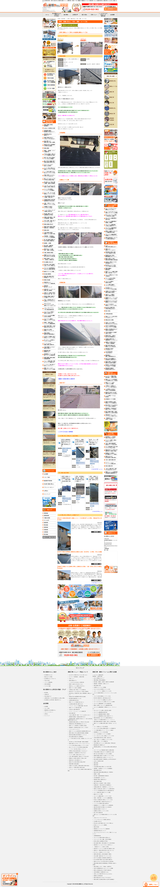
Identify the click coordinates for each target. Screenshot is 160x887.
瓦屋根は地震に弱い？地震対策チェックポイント (112, 339)
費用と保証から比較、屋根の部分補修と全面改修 (112, 259)
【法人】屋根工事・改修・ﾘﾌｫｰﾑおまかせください (112, 469)
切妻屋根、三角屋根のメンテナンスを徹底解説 (49, 237)
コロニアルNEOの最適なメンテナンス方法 (111, 305)
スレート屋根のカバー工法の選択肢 (112, 275)
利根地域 (46, 529)
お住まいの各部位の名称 (49, 128)
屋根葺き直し (113, 108)
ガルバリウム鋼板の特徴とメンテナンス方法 (49, 319)
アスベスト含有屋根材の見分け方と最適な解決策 (49, 269)
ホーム (47, 14)
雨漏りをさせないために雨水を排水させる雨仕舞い (104, 861)
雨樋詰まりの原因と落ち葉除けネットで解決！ (112, 454)
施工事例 (66, 14)
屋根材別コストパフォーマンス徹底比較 (49, 283)
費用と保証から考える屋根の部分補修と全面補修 (78, 732)
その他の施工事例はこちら (97, 511)
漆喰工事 (112, 91)
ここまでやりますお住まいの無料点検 (103, 15)
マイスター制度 (47, 685)
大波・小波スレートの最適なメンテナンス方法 (49, 204)
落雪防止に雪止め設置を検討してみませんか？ (78, 750)
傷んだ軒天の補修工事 (98, 812)
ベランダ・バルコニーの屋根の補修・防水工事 (78, 705)
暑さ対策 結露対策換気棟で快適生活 (48, 246)
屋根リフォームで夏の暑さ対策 (75, 707)
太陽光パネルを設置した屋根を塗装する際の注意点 (79, 765)
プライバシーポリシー (49, 487)
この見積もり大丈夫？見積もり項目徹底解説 (111, 390)
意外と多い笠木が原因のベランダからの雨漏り (49, 158)
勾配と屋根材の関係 (48, 252)
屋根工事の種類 (111, 76)
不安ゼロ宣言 (47, 680)
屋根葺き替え (113, 81)
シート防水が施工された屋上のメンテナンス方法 (49, 172)
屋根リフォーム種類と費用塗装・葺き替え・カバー (112, 272)
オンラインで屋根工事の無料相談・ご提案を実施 (111, 377)
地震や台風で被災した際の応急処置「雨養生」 (49, 218)
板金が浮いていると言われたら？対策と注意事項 (112, 406)
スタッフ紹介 (47, 477)
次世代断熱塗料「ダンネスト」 (109, 352)
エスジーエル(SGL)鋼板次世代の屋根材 (49, 316)
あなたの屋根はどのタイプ (99, 678)
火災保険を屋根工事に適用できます (76, 703)
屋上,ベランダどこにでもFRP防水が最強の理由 (49, 179)
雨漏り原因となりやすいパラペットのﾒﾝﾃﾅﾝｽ (49, 176)
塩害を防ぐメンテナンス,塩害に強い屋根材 (49, 290)
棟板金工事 (112, 113)
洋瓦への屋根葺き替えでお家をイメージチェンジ (49, 300)
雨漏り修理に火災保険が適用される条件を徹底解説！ (104, 879)
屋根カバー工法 (113, 86)
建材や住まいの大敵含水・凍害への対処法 (49, 250)
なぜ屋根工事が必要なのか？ (111, 246)
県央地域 (46, 524)
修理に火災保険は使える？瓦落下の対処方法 (112, 330)
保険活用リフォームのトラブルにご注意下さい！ (103, 844)
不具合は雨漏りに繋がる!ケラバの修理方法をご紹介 (104, 751)
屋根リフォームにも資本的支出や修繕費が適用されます (80, 731)
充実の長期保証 (47, 684)
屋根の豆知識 (47, 279)
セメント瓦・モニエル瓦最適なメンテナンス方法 (49, 193)
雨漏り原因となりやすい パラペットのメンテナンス (79, 743)
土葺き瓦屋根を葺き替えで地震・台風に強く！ (49, 197)
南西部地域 (46, 515)
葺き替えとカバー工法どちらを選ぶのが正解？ (111, 266)
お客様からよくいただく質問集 (100, 687)
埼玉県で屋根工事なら (49, 484)
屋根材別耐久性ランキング (48, 286)
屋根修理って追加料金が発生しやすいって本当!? (111, 409)
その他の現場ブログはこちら (97, 582)
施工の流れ (84, 14)
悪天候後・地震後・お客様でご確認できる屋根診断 (104, 681)
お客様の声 (75, 14)
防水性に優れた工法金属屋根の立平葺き (48, 214)
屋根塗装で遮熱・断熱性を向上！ (100, 779)
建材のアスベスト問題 (49, 271)
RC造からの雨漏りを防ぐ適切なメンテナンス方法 (50, 337)
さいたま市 (46, 520)
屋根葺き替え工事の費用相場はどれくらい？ (111, 256)
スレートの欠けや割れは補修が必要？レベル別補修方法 (105, 728)
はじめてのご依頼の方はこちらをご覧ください (78, 674)
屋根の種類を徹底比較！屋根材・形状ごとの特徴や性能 (105, 721)
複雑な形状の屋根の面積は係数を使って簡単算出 (103, 772)
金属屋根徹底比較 (97, 835)
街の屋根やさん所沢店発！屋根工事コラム (52, 699)
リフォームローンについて (74, 729)
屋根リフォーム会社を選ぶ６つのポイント (112, 317)
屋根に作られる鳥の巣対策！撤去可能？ (111, 457)
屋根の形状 (46, 230)
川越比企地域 (47, 517)
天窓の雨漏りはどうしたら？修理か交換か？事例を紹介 (105, 743)
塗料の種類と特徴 (110, 485)
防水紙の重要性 (47, 274)
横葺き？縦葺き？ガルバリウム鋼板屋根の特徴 (112, 232)
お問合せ (46, 490)
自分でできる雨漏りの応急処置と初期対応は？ (111, 359)
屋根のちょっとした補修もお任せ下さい (77, 685)
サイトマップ (47, 494)
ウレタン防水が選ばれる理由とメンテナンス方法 (49, 169)
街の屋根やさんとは (48, 674)
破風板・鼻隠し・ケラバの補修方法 (101, 741)
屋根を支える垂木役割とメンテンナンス (49, 330)
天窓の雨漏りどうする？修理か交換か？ (49, 348)
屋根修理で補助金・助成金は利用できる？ (111, 369)
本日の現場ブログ (47, 696)
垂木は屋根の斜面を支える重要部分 (76, 736)
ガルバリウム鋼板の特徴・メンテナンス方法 (102, 796)
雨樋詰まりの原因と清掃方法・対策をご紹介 (78, 758)
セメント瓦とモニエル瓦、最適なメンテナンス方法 (104, 735)
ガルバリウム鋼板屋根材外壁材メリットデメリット (112, 235)
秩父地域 (46, 534)
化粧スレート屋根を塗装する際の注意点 (110, 295)
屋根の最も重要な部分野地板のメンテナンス (49, 277)
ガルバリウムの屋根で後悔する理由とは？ (49, 312)
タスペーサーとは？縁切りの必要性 (48, 165)
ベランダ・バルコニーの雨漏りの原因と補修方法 (49, 186)
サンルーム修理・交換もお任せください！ (111, 441)
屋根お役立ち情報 (110, 319)
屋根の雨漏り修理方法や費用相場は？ (49, 334)
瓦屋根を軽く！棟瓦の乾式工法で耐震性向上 (102, 784)
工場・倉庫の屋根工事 (111, 459)
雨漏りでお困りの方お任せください (76, 684)
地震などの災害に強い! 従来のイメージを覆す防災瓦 (104, 788)
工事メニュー (94, 14)
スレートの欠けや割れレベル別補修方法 (111, 279)
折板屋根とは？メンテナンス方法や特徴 (111, 288)
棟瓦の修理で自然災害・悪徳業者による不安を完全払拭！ (105, 759)
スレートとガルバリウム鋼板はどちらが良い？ (111, 209)
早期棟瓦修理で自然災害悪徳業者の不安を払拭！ (49, 200)
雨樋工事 (112, 97)
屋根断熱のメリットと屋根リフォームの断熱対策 (49, 355)
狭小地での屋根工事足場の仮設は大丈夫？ (111, 308)
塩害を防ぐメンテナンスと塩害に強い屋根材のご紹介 (104, 848)
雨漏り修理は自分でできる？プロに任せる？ (49, 138)
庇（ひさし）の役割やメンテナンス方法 (49, 341)
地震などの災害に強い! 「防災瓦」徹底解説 (111, 343)
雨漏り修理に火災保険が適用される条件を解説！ (111, 362)
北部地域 (46, 532)
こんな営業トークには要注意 (111, 396)
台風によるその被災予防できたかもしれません (112, 323)
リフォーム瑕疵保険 (48, 682)
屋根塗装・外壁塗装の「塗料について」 (102, 683)
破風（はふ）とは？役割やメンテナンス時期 (49, 369)
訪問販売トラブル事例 (111, 399)
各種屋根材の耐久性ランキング (100, 830)
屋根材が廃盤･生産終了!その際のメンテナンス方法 (104, 755)
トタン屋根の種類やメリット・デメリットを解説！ (104, 730)
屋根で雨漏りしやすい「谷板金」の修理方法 (49, 259)
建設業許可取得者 (48, 480)
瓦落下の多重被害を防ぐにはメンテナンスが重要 (111, 326)
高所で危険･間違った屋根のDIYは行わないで (102, 801)
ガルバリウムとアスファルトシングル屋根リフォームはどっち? (50, 304)
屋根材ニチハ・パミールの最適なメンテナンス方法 (112, 298)
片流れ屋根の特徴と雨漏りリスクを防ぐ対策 (49, 233)
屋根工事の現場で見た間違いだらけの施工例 (111, 346)
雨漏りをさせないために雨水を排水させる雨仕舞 (49, 256)
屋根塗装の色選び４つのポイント (110, 349)
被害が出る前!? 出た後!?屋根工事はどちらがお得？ (112, 393)
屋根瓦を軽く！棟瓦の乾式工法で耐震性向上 (111, 336)
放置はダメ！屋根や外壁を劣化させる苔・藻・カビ (104, 850)
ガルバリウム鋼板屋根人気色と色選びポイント (111, 225)
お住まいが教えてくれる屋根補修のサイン (111, 262)
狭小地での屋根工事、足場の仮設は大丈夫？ (102, 698)
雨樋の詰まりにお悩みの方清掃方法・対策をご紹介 (112, 450)
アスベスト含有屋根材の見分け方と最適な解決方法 (104, 790)
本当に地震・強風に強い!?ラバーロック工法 (102, 855)
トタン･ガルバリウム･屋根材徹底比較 (49, 308)
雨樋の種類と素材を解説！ (74, 763)
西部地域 (46, 513)
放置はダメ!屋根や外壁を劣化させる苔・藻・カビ (49, 293)
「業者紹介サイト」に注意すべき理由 (111, 419)
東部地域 (46, 527)
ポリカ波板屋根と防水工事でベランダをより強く (112, 447)
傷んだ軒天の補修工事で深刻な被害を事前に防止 (49, 162)
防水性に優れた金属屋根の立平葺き (101, 841)
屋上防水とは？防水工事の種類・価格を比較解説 (49, 183)
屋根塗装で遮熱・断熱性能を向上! (111, 356)
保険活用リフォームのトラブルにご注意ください (112, 415)
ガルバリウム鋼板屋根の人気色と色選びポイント (103, 715)
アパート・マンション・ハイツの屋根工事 (77, 711)
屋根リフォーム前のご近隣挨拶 (75, 687)
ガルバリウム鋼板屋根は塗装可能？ (111, 219)
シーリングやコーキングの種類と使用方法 (49, 211)
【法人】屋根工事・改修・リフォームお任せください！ (80, 714)
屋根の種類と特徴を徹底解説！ (48, 125)
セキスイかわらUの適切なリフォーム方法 (102, 689)
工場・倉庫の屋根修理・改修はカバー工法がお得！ (112, 444)
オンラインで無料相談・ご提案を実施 (76, 676)
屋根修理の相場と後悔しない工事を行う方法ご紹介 (79, 721)
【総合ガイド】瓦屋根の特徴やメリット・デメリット (104, 719)
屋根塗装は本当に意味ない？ (48, 135)
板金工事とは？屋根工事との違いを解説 (49, 142)
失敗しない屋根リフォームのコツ (111, 249)
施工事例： (64, 18)
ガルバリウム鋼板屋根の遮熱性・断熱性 (111, 222)
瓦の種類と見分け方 (48, 262)
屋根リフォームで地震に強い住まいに (76, 702)
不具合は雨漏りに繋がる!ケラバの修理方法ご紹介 (49, 155)
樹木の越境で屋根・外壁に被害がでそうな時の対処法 (112, 412)
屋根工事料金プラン (73, 680)
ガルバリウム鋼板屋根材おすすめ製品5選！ (111, 228)
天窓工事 (112, 124)
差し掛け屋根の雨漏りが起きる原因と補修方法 (49, 240)
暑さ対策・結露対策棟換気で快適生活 (101, 775)
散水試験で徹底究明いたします (75, 698)
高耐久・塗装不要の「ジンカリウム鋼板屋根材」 (103, 797)
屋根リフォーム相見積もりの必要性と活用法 (78, 725)
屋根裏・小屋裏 (47, 243)
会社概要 (112, 14)
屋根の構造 (46, 148)
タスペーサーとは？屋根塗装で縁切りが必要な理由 (104, 750)
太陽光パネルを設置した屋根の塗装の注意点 (111, 292)
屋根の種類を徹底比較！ (109, 269)
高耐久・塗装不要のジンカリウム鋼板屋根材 (49, 323)
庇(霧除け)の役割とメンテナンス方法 (48, 207)
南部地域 (46, 522)
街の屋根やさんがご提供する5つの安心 (56, 15)
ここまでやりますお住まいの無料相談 (65, 431)
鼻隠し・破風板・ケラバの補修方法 (49, 151)
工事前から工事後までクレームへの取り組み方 (111, 386)
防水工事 (112, 102)
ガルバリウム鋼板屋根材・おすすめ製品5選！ (103, 703)
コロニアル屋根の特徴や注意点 (110, 282)
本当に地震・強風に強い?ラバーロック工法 (50, 221)
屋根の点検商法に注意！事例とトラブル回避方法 (111, 402)
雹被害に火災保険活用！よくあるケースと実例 (111, 366)
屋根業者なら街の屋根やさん (50, 710)
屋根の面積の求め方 (48, 224)
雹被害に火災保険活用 (98, 875)
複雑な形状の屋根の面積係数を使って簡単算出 (49, 227)
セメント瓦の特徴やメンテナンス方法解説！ (49, 190)
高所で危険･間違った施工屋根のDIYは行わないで (50, 326)
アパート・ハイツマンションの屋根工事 (111, 463)
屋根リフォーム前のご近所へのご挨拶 (110, 383)
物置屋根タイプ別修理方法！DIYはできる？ (111, 437)
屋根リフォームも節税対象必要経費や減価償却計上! (112, 472)
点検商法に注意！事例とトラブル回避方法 (77, 689)
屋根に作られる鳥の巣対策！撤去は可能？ (77, 761)
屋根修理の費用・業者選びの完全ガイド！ (49, 131)
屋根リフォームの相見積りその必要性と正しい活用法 (112, 380)
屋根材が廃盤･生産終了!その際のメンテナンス (49, 297)
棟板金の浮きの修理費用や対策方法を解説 (49, 145)
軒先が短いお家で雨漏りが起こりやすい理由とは (49, 265)
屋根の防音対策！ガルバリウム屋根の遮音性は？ (112, 238)
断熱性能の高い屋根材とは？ (47, 351)
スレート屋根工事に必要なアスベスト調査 (102, 792)
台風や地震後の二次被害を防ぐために (111, 333)
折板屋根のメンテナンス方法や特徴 (101, 732)
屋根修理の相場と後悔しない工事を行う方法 (111, 253)
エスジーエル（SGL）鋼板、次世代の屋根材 (102, 839)
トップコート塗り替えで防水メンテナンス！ (49, 365)
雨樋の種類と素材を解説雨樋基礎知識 (49, 358)
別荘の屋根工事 (109, 466)
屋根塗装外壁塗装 (112, 119)
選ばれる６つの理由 (48, 676)
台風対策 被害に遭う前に (74, 700)
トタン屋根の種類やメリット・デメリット (111, 285)
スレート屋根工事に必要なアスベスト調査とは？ (49, 362)
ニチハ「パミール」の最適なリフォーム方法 (102, 691)
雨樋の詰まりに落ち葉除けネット (75, 760)
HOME (59, 18)
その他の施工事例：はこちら (97, 469)
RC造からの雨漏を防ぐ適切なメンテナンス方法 (103, 799)
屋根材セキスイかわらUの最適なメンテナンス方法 (111, 302)
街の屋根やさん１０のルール (50, 678)
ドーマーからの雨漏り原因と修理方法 (49, 344)
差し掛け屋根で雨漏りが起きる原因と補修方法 (103, 859)
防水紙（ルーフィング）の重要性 (100, 825)
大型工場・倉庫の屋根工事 (74, 709)
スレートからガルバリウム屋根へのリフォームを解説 (112, 212)
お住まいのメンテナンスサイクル (100, 817)
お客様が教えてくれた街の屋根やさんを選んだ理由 (54, 698)
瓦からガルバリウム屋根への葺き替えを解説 (111, 215)
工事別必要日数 (109, 313)
